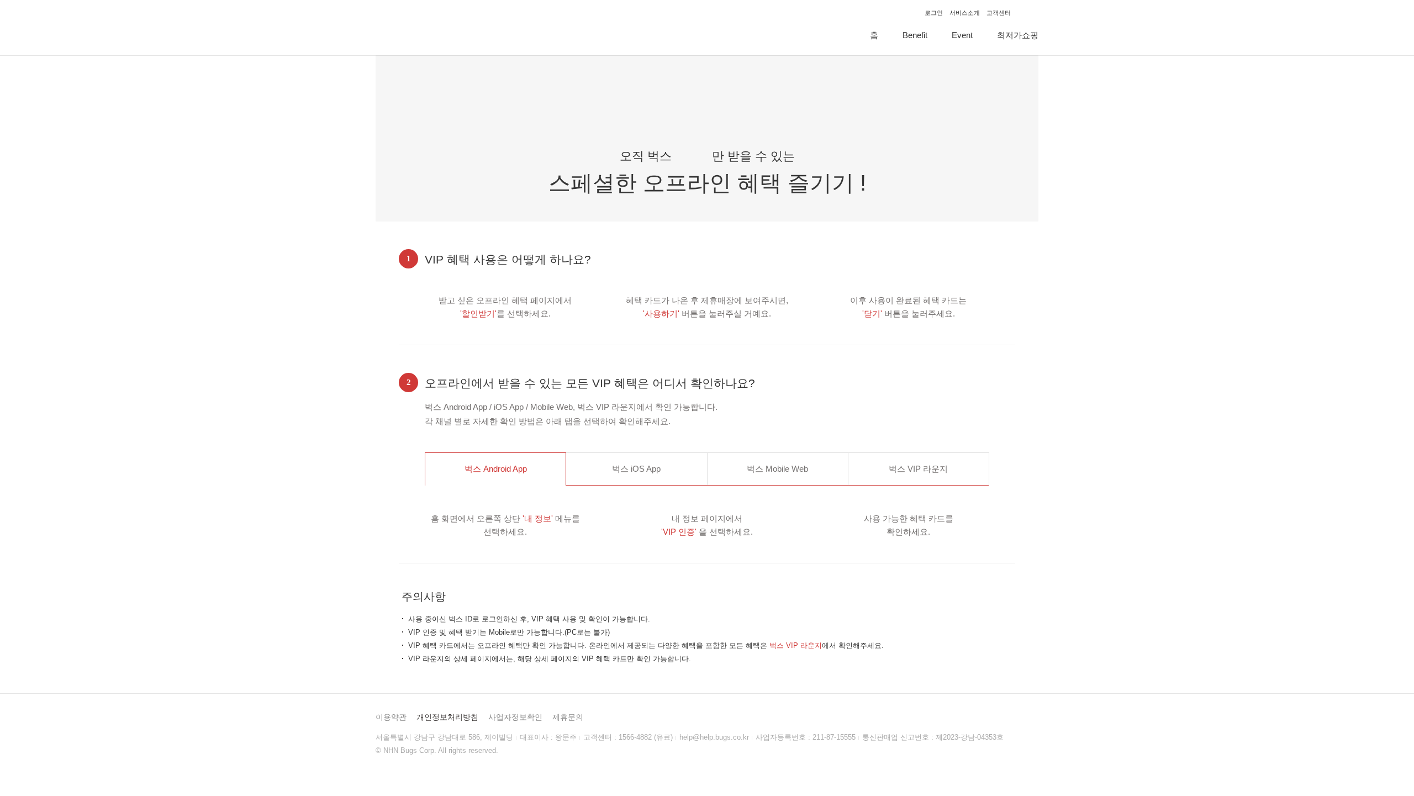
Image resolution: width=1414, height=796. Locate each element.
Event (962, 35)
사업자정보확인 (515, 717)
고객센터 (998, 12)
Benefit (915, 35)
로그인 (934, 12)
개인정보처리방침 (447, 717)
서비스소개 (964, 12)
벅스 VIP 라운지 (416, 27)
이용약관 (391, 717)
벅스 (496, 468)
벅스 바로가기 (1027, 12)
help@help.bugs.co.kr (714, 737)
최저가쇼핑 (1017, 35)
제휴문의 (567, 717)
